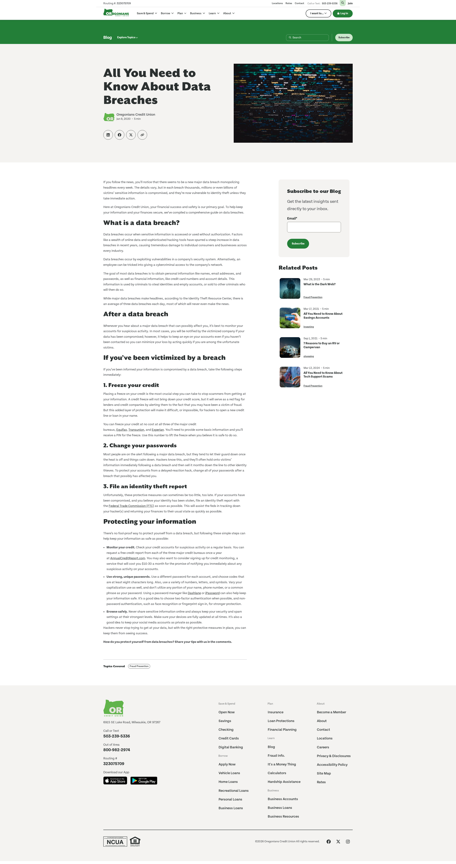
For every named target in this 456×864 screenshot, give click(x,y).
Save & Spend (145, 13)
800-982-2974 (116, 749)
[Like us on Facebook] (328, 841)
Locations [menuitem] (277, 3)
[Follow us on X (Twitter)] (338, 841)
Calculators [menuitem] (277, 773)
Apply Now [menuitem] (227, 764)
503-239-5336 (330, 3)
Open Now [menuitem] (227, 712)
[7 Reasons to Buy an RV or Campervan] (290, 347)
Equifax (121, 430)
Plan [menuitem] (270, 703)
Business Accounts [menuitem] (283, 799)
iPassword (212, 593)
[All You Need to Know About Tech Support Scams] (290, 377)
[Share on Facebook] (119, 135)
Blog (107, 37)
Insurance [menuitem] (275, 712)
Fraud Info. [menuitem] (276, 756)
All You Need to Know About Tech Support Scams (323, 375)
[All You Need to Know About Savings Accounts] (290, 318)
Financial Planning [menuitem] (282, 730)
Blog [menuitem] (271, 747)
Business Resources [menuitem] (283, 817)
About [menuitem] (321, 703)
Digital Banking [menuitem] (231, 747)
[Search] (287, 37)
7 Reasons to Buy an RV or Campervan (322, 345)
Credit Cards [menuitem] (229, 738)
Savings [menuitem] (225, 721)
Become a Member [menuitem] (331, 712)
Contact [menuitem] (299, 3)
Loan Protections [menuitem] (281, 721)
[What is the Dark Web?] (290, 288)
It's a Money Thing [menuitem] (282, 764)
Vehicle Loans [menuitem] (229, 773)
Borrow (166, 13)
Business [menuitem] (273, 790)
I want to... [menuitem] (317, 13)
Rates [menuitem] (289, 3)
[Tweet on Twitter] (131, 135)
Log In (344, 13)
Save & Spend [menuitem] (226, 703)
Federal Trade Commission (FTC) (131, 506)
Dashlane (194, 593)
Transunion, (136, 430)
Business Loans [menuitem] (231, 808)
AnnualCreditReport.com (127, 558)
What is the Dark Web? (320, 284)
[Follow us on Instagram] (348, 841)
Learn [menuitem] (271, 738)
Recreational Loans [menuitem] (234, 791)
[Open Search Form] (343, 3)
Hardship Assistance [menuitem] (284, 782)
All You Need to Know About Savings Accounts (323, 316)
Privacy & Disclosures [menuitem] (334, 756)
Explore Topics (126, 37)
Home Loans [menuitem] (228, 782)
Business (196, 13)
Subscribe (343, 37)
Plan (180, 13)
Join (350, 3)
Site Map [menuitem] (324, 773)
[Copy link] (142, 135)
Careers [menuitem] (323, 747)
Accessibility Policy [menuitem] (332, 765)
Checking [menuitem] (226, 730)
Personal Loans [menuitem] (230, 799)
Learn (212, 13)
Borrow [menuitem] (223, 756)
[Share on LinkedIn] (108, 135)
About (227, 13)
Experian (158, 430)
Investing (309, 326)
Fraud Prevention (139, 666)
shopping (309, 356)
